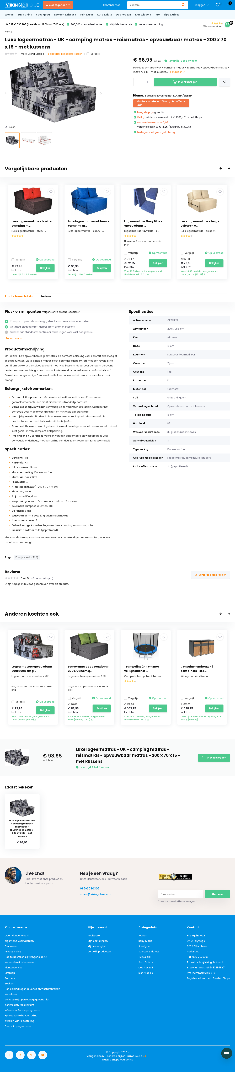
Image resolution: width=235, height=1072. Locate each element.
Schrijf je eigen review (212, 575)
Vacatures (11, 994)
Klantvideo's (143, 14)
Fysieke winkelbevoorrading (21, 1015)
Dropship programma (18, 1026)
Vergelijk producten (99, 951)
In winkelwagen (187, 82)
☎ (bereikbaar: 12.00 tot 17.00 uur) (34, 24)
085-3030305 (89, 888)
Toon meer (175, 72)
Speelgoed (43, 14)
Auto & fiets (104, 14)
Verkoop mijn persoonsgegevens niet (27, 999)
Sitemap (10, 973)
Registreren (94, 935)
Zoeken (9, 983)
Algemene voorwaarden (19, 941)
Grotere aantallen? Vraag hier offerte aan (161, 103)
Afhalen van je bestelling (19, 1021)
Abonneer (217, 894)
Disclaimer (11, 946)
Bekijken (45, 268)
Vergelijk (95, 54)
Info (157, 14)
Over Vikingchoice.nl (17, 935)
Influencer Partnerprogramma (23, 1010)
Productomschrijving (19, 296)
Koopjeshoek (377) (26, 557)
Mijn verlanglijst (97, 946)
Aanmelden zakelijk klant (19, 1005)
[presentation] (6, 93)
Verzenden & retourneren (20, 962)
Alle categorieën (56, 5)
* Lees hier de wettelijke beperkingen (176, 901)
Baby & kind (25, 14)
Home (8, 31)
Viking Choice (36, 54)
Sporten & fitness (65, 14)
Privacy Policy (13, 951)
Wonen (9, 14)
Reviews (45, 296)
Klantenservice (111, 5)
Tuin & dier (86, 14)
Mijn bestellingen (98, 941)
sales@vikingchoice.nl (95, 894)
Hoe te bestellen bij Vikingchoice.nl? (26, 957)
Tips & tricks (171, 14)
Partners (10, 978)
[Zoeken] (183, 5)
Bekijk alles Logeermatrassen (65, 54)
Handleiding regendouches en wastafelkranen (32, 989)
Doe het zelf (123, 14)
